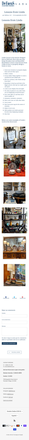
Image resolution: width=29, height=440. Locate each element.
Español (14, 415)
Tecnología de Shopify (18, 434)
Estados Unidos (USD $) (14, 411)
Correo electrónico (6, 319)
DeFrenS (11, 397)
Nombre (3, 313)
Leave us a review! (7, 400)
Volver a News (15, 352)
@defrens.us (12, 391)
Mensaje (4, 326)
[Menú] (26, 4)
